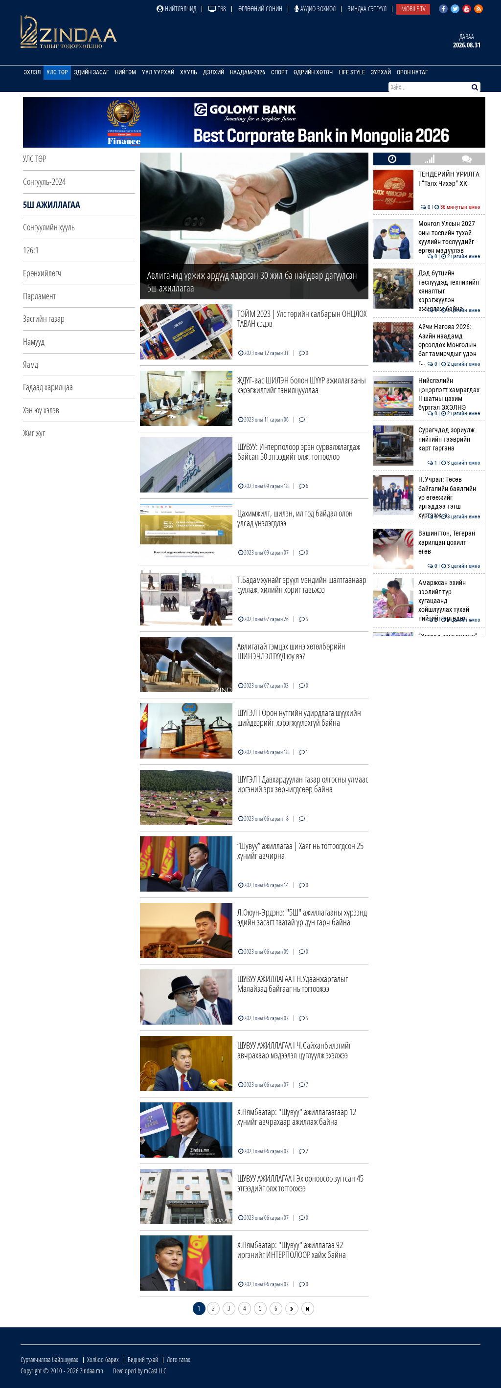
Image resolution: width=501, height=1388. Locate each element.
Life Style (352, 72)
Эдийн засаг (91, 72)
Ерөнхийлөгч (42, 273)
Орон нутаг (412, 72)
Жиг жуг (34, 433)
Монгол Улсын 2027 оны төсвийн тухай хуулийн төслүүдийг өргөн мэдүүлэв (449, 237)
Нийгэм (125, 72)
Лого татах (178, 1359)
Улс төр (57, 72)
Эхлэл (32, 72)
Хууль (188, 72)
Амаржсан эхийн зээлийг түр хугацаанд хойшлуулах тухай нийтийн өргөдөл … (449, 601)
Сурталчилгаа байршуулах (49, 1359)
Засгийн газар (44, 318)
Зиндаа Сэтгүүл (367, 8)
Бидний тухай (143, 1359)
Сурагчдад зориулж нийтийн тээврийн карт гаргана (449, 439)
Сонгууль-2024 (44, 181)
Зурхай (381, 72)
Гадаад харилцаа (48, 387)
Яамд (30, 364)
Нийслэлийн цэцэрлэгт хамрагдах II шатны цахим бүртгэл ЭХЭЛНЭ (449, 394)
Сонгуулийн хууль (49, 227)
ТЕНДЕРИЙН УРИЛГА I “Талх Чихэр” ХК (449, 178)
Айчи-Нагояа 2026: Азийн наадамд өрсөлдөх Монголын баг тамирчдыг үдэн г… (449, 345)
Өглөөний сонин (260, 8)
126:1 (31, 250)
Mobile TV (413, 8)
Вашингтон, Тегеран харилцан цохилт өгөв (449, 542)
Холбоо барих (103, 1359)
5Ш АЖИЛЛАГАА (51, 204)
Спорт (279, 72)
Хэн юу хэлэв (41, 410)
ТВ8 (221, 8)
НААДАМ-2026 (247, 72)
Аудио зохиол (317, 8)
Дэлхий (213, 72)
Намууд (34, 341)
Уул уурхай (158, 72)
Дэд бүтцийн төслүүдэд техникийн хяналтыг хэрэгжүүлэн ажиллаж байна (449, 291)
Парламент (39, 296)
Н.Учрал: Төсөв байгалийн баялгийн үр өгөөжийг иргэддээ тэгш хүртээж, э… (449, 497)
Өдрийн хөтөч (313, 72)
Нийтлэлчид (179, 8)
